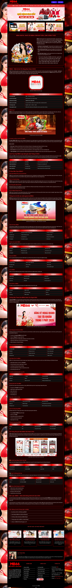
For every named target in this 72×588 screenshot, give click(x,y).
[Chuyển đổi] (10, 512)
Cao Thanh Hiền (21, 553)
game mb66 (42, 5)
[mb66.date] (13, 2)
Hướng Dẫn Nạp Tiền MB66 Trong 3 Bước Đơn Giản (45, 539)
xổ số (38, 5)
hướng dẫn (47, 5)
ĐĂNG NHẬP (60, 2)
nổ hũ (20, 5)
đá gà (35, 5)
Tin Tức (57, 5)
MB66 (14, 5)
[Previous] (8, 538)
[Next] (63, 538)
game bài (27, 5)
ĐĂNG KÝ (54, 2)
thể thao (31, 5)
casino (16, 5)
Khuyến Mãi (53, 5)
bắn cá (23, 5)
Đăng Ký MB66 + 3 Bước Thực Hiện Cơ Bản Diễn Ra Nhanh (14, 539)
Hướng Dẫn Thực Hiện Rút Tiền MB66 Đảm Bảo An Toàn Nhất (60, 539)
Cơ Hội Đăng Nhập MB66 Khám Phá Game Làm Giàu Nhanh (30, 539)
